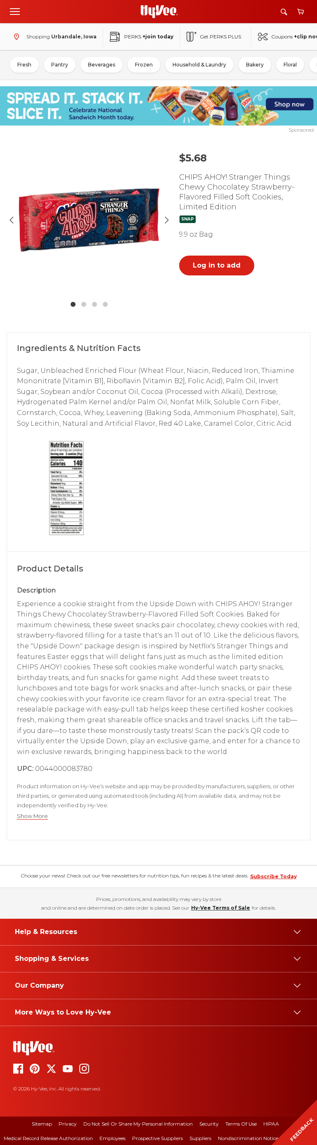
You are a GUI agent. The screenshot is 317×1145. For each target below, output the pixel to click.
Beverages (101, 65)
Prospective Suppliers (157, 1138)
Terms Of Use (241, 1124)
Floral (290, 65)
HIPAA (271, 1124)
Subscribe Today (273, 876)
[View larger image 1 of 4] (89, 220)
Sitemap (42, 1124)
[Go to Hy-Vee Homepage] (159, 11)
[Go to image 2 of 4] (83, 304)
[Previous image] (12, 220)
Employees (112, 1138)
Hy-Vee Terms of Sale (220, 908)
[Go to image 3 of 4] (94, 304)
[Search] (284, 12)
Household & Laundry (199, 65)
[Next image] (167, 220)
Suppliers (200, 1138)
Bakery (255, 65)
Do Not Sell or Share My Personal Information (138, 1124)
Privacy (68, 1124)
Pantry (59, 65)
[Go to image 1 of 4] (73, 304)
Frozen (144, 65)
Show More (32, 816)
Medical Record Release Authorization (48, 1138)
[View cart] (300, 12)
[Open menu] (15, 11)
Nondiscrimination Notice (248, 1138)
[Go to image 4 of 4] (105, 304)
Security (209, 1124)
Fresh (24, 65)
